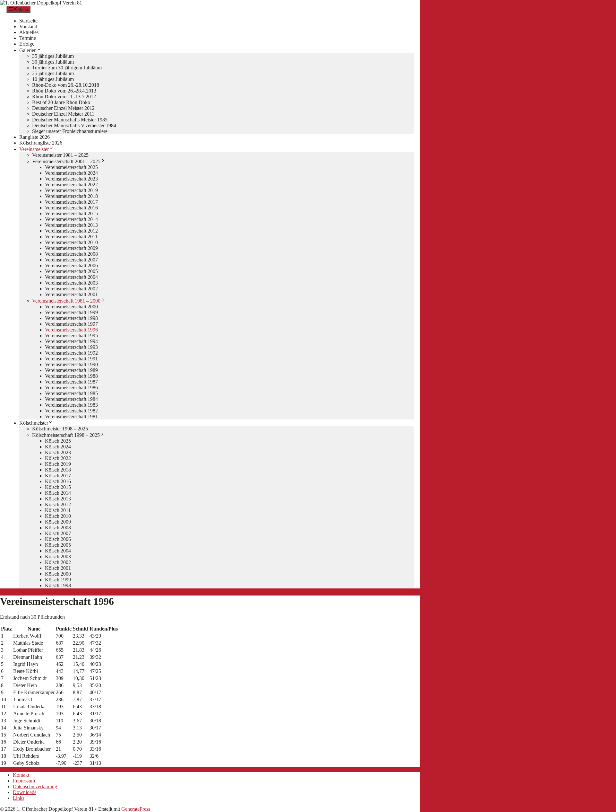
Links (18, 798)
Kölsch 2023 (58, 452)
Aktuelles (28, 32)
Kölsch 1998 (58, 585)
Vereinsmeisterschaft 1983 (71, 405)
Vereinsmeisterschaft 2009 (71, 248)
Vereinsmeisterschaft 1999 (71, 312)
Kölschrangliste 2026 (40, 143)
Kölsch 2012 (58, 504)
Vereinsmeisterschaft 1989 (71, 370)
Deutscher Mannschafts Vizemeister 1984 (74, 125)
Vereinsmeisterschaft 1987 (71, 381)
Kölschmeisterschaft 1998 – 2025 (66, 435)
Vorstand (28, 26)
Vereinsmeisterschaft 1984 (71, 399)
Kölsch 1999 (58, 579)
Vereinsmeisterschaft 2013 (71, 225)
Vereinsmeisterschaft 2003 (71, 283)
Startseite (28, 20)
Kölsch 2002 (58, 562)
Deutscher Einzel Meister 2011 (63, 114)
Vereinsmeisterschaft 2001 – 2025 (66, 161)
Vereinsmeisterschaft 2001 (71, 294)
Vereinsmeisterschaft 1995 (71, 335)
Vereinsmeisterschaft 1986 (71, 387)
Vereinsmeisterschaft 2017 (71, 202)
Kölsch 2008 (58, 527)
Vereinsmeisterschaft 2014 (71, 219)
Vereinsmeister (34, 149)
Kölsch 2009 (58, 522)
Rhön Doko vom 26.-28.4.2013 (64, 90)
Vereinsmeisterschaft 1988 (71, 376)
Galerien (28, 50)
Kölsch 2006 (58, 539)
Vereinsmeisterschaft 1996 (71, 329)
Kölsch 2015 (58, 487)
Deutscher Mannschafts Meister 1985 (69, 119)
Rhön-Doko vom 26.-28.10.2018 (65, 85)
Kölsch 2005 (58, 545)
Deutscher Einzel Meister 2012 (63, 108)
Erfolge (26, 44)
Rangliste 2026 (34, 137)
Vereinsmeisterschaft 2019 (71, 190)
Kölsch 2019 (58, 464)
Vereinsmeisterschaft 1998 (71, 318)
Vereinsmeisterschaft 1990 (71, 364)
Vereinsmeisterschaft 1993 (71, 347)
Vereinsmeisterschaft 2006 (71, 265)
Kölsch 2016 (58, 481)
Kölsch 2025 (58, 441)
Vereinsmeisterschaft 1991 (71, 358)
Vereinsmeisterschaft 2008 (71, 254)
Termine (27, 38)
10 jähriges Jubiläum (53, 79)
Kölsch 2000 (58, 574)
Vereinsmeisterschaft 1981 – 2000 (66, 301)
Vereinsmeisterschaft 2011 (71, 236)
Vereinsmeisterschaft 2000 (71, 306)
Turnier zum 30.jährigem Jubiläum (67, 67)
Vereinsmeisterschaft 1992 (71, 353)
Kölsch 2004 (58, 550)
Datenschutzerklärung (35, 786)
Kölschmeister (33, 423)
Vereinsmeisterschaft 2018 (71, 196)
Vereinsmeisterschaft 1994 (71, 341)
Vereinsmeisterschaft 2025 (71, 167)
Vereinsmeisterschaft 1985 (71, 393)
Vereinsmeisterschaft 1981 (71, 416)
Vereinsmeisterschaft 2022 (71, 184)
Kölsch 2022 (58, 458)
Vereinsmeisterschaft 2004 (71, 277)
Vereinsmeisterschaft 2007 (71, 259)
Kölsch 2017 (58, 475)
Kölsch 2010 (58, 516)
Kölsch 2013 (58, 498)
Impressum (24, 780)
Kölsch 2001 (58, 568)
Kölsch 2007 (58, 533)
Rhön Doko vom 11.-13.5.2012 (64, 96)
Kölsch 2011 (58, 510)
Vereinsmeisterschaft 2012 (71, 231)
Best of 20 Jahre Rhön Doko (61, 102)
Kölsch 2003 (58, 556)
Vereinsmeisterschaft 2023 (71, 178)
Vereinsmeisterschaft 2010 (71, 242)
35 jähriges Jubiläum (53, 56)
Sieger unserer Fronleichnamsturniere (69, 131)
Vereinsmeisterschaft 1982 (71, 410)
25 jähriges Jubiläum (53, 73)
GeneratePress (135, 809)
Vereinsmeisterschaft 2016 (71, 207)
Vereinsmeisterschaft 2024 (71, 173)
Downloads (24, 792)
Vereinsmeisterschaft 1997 (71, 324)
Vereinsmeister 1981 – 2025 (60, 155)
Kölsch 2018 (58, 469)
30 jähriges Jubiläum (53, 62)
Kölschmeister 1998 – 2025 (60, 428)
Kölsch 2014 (58, 493)
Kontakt (21, 775)
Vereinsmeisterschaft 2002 (71, 288)
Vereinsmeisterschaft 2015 (71, 213)
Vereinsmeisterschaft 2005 (71, 271)
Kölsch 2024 (58, 446)
